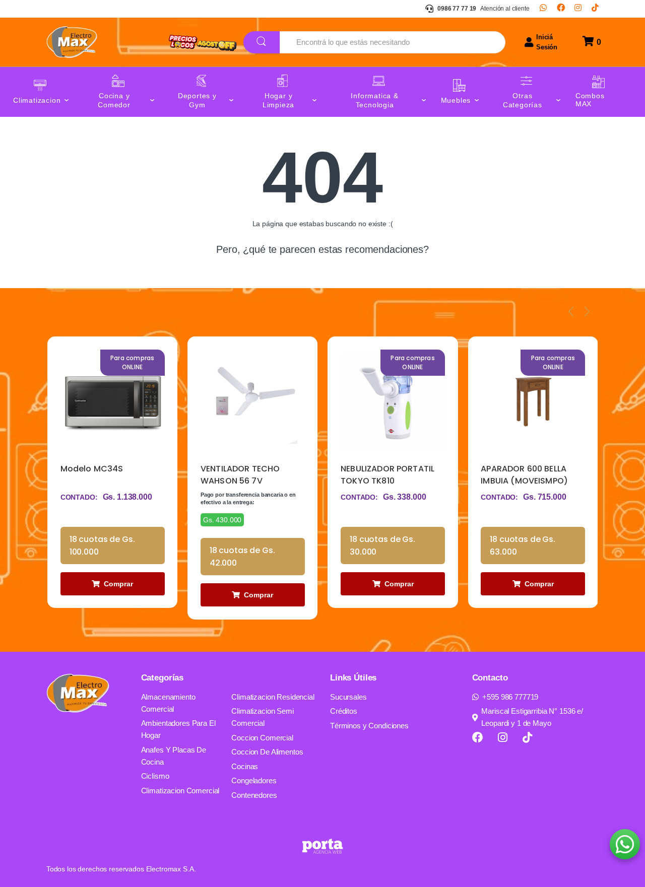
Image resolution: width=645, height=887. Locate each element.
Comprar (118, 584)
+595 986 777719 (510, 697)
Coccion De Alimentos (267, 751)
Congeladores (253, 780)
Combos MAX (590, 100)
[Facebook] (561, 9)
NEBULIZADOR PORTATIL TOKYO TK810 (387, 475)
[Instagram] (578, 9)
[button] (625, 844)
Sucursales (348, 697)
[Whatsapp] (543, 9)
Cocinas (244, 766)
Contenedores (254, 795)
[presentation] (571, 311)
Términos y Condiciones (369, 725)
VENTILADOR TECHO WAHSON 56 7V (240, 475)
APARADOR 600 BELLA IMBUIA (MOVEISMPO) (524, 475)
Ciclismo (155, 776)
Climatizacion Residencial (272, 697)
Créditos (343, 711)
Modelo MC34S (91, 468)
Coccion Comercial (262, 737)
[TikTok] (595, 9)
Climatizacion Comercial (180, 790)
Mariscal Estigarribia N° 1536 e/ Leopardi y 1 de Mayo (532, 717)
